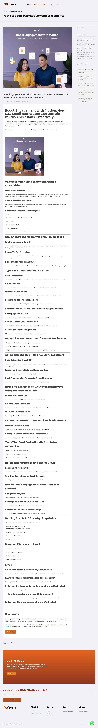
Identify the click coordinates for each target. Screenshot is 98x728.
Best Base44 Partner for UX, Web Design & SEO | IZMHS (85, 71)
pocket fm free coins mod (84, 91)
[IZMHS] (10, 4)
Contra (7, 626)
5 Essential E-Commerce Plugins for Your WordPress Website (85, 99)
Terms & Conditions (36, 713)
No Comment (25, 101)
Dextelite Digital (82, 76)
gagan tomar (81, 69)
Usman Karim (16, 101)
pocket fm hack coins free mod (85, 83)
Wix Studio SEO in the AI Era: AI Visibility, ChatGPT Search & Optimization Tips (85, 48)
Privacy (33, 711)
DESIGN (32, 101)
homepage (81, 98)
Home (5, 11)
